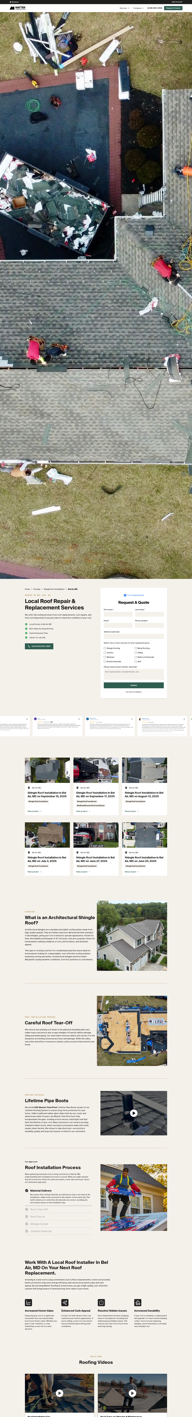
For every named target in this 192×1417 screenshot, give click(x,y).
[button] (124, 8)
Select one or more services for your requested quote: (127, 643)
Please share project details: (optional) (120, 667)
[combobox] (134, 636)
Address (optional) (111, 632)
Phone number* (141, 621)
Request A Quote (173, 8)
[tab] (58, 1196)
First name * (109, 610)
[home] (17, 8)
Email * (106, 621)
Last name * (140, 610)
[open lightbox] (133, 1113)
